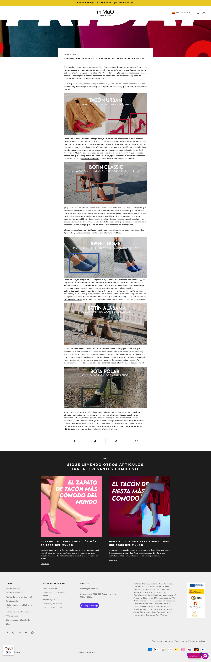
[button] (198, 656)
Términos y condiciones (162, 641)
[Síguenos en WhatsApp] (32, 632)
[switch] (8, 652)
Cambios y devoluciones (53, 604)
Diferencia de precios (52, 608)
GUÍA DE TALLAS (50, 589)
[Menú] (12, 646)
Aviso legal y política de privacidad (190, 641)
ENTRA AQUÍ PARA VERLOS (119, 3)
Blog (8, 624)
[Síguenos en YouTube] (26, 632)
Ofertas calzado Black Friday (18, 620)
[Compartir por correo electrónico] (136, 441)
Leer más (45, 563)
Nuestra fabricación (14, 593)
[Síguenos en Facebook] (7, 632)
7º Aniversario (12, 616)
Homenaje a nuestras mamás (18, 612)
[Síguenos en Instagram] (13, 632)
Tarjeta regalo (12, 601)
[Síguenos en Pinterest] (20, 632)
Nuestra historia (13, 589)
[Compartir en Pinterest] (116, 441)
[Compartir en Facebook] (74, 441)
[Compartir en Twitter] (95, 441)
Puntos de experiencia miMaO (19, 597)
